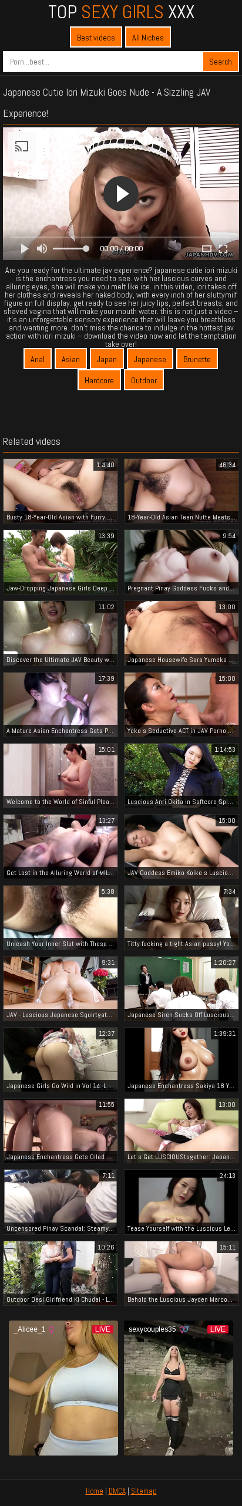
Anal (38, 359)
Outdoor (144, 380)
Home (94, 1491)
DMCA (117, 1491)
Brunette (197, 359)
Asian (71, 359)
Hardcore (99, 380)
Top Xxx (121, 11)
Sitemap (144, 1491)
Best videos (96, 37)
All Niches (148, 37)
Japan (107, 359)
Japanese (150, 359)
